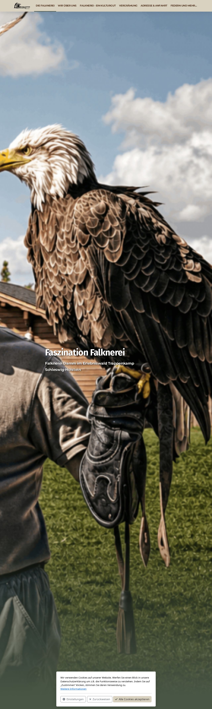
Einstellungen (75, 699)
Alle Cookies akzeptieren (134, 699)
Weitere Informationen (73, 688)
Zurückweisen (101, 699)
